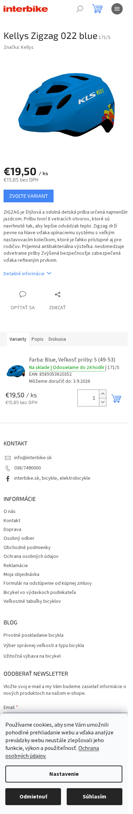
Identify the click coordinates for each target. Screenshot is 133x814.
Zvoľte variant (28, 196)
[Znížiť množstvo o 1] (102, 402)
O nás (10, 511)
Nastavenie (64, 774)
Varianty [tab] (18, 339)
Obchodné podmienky (27, 547)
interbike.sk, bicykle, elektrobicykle (52, 478)
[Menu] (117, 9)
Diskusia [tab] (57, 339)
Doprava (12, 529)
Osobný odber (19, 538)
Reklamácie (16, 565)
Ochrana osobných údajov (31, 556)
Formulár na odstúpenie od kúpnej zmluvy (48, 583)
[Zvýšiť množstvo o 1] (102, 394)
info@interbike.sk (33, 457)
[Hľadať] (80, 9)
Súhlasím (94, 797)
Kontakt (12, 520)
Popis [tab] (38, 339)
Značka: (19, 47)
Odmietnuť (33, 797)
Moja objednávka (21, 574)
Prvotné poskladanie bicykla (33, 635)
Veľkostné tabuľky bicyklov (32, 601)
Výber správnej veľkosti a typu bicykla (44, 645)
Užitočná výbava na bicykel (32, 656)
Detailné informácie (24, 273)
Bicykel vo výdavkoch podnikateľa (40, 592)
